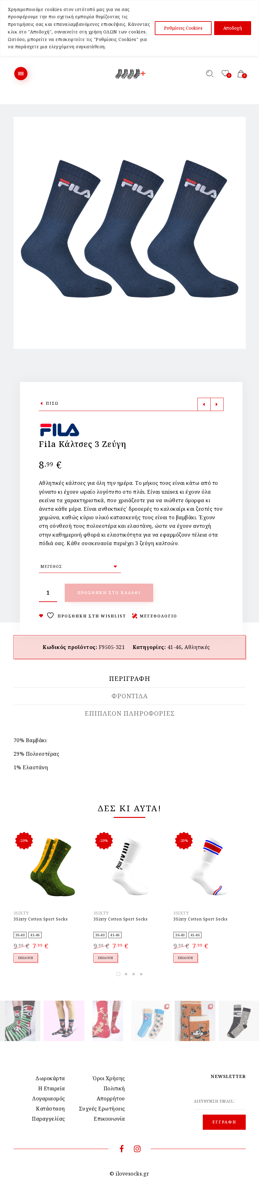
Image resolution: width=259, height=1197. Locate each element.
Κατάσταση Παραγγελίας (48, 1113)
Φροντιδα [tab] (129, 696)
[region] (129, 28)
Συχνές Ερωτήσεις (102, 1108)
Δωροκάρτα (50, 1078)
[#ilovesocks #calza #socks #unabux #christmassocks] (64, 1021)
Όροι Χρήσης (109, 1078)
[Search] (210, 73)
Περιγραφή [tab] (129, 678)
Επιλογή (25, 958)
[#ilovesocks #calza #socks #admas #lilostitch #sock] (151, 1021)
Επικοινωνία (109, 1118)
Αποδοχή (232, 28)
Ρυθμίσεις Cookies (183, 28)
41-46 (174, 647)
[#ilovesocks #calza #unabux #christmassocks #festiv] (107, 1021)
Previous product (204, 404)
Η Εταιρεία (51, 1088)
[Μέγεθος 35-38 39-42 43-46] (80, 566)
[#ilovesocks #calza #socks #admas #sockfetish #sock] (239, 1021)
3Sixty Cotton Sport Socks (41, 919)
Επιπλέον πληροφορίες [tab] (130, 713)
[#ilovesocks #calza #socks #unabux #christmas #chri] (20, 1021)
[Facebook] (122, 1149)
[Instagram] (137, 1149)
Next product (217, 404)
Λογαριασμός (48, 1098)
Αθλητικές (197, 647)
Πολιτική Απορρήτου (111, 1093)
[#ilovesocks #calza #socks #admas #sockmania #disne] (195, 1021)
